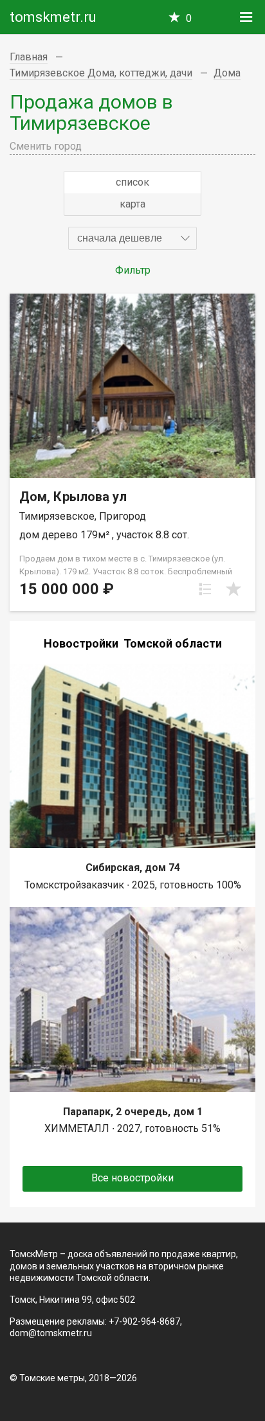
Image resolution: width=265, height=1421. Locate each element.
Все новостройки (132, 1178)
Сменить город (46, 146)
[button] (132, 238)
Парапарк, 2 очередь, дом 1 (133, 1112)
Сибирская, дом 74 (133, 867)
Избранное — (189, 18)
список (132, 182)
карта (132, 204)
